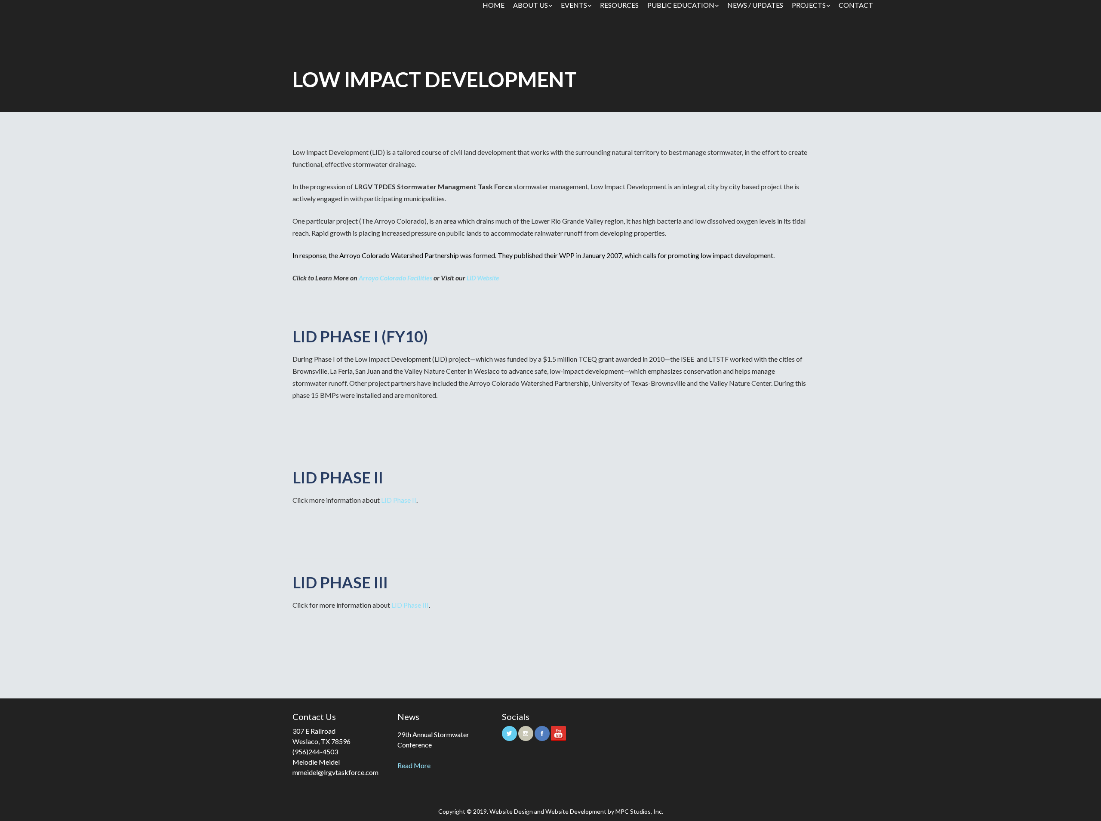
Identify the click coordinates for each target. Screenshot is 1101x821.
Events (574, 5)
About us (530, 5)
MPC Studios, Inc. (639, 811)
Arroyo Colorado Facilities (395, 278)
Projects (809, 5)
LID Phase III (410, 605)
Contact (856, 5)
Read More (414, 765)
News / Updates (755, 5)
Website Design (511, 811)
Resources (619, 5)
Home (493, 5)
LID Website (483, 278)
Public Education (680, 5)
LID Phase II (398, 500)
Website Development (575, 811)
